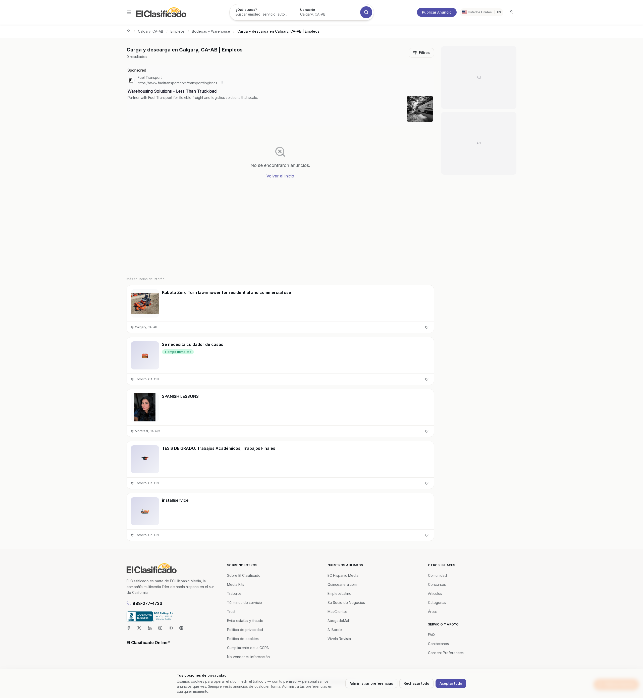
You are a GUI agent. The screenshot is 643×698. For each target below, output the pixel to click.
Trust (231, 611)
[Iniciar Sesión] (511, 12)
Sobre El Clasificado (243, 575)
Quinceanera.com (342, 584)
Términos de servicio (244, 602)
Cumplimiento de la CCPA (248, 648)
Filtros (424, 52)
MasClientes (338, 611)
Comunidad (437, 575)
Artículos (435, 593)
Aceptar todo (451, 683)
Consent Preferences (446, 653)
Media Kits (235, 584)
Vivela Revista (339, 639)
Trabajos (234, 593)
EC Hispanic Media (343, 575)
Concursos (437, 584)
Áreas (433, 611)
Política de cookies (243, 639)
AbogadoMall (339, 620)
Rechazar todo (416, 683)
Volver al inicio (280, 175)
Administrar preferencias (371, 683)
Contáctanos (438, 644)
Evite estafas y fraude (245, 620)
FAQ (431, 634)
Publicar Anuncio (437, 12)
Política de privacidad (245, 629)
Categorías (437, 602)
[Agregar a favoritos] (427, 327)
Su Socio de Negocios (346, 602)
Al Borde (335, 629)
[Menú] (129, 12)
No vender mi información (248, 657)
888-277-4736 (147, 603)
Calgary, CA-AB (150, 31)
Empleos (178, 31)
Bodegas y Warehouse (211, 31)
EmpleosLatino (339, 593)
